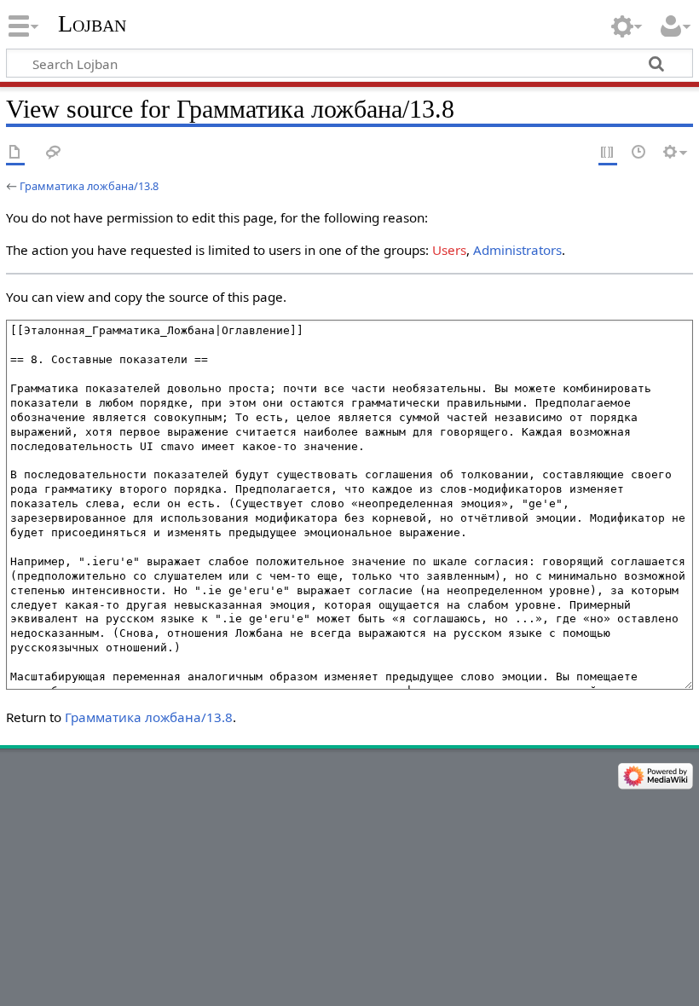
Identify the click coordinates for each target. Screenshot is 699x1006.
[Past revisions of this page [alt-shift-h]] (639, 153)
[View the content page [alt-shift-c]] (15, 153)
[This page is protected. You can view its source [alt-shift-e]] (607, 153)
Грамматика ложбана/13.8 (89, 186)
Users (449, 249)
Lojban (92, 23)
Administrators (517, 249)
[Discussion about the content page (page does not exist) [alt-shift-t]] (53, 153)
